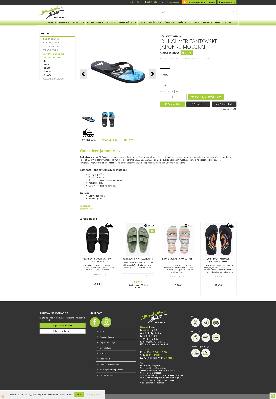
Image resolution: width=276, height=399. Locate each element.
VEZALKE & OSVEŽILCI (53, 78)
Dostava (103, 353)
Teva (46, 61)
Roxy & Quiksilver (52, 57)
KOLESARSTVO (94, 22)
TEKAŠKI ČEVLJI (50, 50)
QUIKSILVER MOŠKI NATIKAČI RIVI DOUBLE (97, 260)
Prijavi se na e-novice (62, 325)
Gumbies (48, 71)
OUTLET (233, 22)
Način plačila (105, 359)
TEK (141, 22)
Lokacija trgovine (106, 375)
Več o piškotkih (94, 394)
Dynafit (47, 75)
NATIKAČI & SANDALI (53, 53)
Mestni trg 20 (148, 330)
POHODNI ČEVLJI (51, 42)
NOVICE (103, 331)
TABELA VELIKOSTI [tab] (109, 139)
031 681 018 (152, 2)
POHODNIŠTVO (126, 22)
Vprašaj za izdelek (224, 104)
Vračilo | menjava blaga (109, 364)
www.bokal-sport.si (156, 344)
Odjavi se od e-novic (62, 331)
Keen (46, 64)
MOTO (110, 22)
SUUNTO (77, 22)
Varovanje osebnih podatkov (111, 370)
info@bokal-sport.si (170, 2)
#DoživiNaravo (87, 208)
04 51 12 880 (137, 2)
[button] (152, 74)
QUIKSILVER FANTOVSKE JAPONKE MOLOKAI (219, 260)
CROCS (47, 68)
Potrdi (79, 394)
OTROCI (193, 22)
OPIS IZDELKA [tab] (89, 139)
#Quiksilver (85, 205)
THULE (206, 22)
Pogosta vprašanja (107, 342)
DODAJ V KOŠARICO (208, 97)
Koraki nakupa (105, 348)
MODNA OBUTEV (51, 46)
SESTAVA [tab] (128, 139)
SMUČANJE (154, 22)
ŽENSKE (168, 22)
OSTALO (219, 22)
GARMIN (63, 22)
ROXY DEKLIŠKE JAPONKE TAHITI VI (178, 260)
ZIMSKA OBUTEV (51, 39)
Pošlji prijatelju (198, 104)
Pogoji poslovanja (107, 337)
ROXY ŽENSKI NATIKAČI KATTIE (138, 259)
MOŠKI (181, 22)
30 (164, 85)
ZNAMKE (49, 22)
